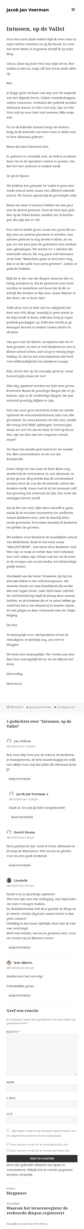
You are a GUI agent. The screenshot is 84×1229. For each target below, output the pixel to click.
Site (10, 1114)
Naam (10, 1082)
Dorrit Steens (24, 832)
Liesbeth (20, 880)
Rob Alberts (23, 962)
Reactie (13, 1032)
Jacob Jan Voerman (28, 10)
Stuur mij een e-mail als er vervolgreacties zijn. (39, 1144)
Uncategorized (66, 707)
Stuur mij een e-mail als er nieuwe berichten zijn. (40, 1150)
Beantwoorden (20, 779)
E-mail (11, 1098)
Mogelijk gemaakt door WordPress (27, 1224)
